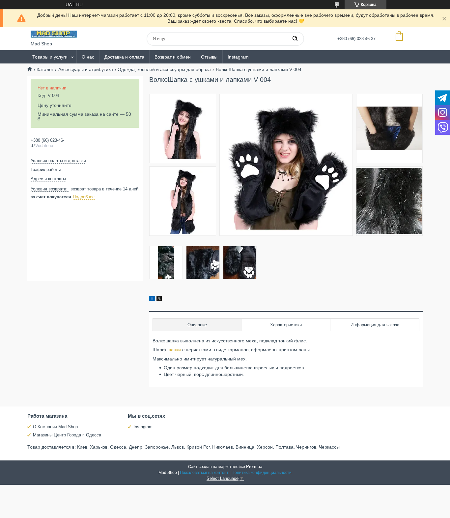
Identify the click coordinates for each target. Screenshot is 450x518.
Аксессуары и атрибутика (85, 69)
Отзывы (209, 57)
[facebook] (152, 299)
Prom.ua (254, 466)
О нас (88, 57)
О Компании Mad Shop (55, 426)
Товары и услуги (50, 57)
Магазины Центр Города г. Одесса (67, 434)
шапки (174, 349)
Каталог (45, 69)
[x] (159, 299)
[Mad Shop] (54, 34)
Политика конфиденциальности (262, 472)
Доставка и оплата (124, 57)
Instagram (238, 57)
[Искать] (295, 38)
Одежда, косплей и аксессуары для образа (164, 69)
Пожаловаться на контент (204, 472)
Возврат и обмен (173, 57)
